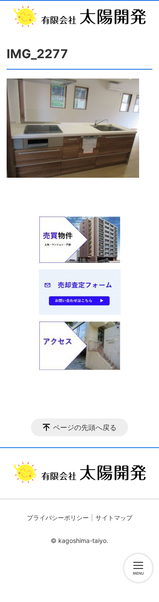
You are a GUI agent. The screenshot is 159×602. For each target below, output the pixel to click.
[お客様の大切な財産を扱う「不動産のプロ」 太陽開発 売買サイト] (79, 16)
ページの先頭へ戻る (85, 427)
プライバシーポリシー (58, 517)
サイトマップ (113, 517)
